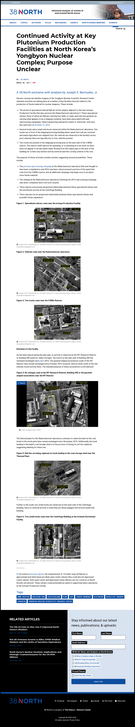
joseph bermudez (83, 597)
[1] (80, 113)
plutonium (98, 597)
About (14, 23)
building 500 (39, 597)
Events (74, 23)
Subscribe (121, 701)
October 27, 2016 (42, 125)
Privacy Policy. (74, 720)
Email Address (79, 642)
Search (119, 29)
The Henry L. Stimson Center (78, 710)
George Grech (16, 645)
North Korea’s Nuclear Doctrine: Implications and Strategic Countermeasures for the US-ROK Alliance (35, 654)
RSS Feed (108, 701)
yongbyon (21, 601)
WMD (34, 83)
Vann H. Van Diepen (18, 633)
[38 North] (26, 700)
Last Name (106, 633)
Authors (36, 23)
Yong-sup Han (15, 660)
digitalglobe (54, 597)
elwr (65, 597)
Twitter (85, 701)
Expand (22, 383)
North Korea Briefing (93, 23)
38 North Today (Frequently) (84, 660)
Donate (113, 23)
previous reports (36, 574)
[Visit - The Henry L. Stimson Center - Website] (38, 2)
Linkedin (96, 701)
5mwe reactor (23, 597)
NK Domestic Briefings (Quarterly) (87, 666)
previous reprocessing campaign (37, 166)
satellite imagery (114, 597)
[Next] (93, 404)
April (42, 361)
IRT (71, 597)
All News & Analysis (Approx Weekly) (88, 656)
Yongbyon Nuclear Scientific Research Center (50, 601)
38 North (24, 79)
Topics (24, 23)
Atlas (48, 23)
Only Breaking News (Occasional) (86, 663)
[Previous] (21, 404)
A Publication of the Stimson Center (110, 2)
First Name (77, 633)
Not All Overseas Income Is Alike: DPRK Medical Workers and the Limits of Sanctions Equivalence (35, 640)
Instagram (73, 701)
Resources (61, 23)
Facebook (60, 701)
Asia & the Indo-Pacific (82, 676)
